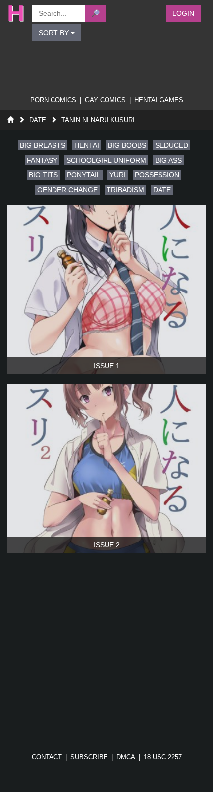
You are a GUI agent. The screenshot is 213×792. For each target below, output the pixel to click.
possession (157, 175)
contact (47, 757)
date (162, 190)
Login (183, 13)
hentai (86, 145)
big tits (43, 175)
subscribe (89, 757)
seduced (171, 145)
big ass (168, 160)
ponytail (84, 175)
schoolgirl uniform (106, 160)
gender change (67, 190)
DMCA (125, 757)
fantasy (42, 160)
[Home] (10, 120)
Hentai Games (158, 100)
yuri (117, 175)
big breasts (42, 145)
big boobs (127, 145)
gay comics (105, 100)
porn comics (53, 100)
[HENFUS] (14, 13)
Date (37, 120)
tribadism (125, 190)
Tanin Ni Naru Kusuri (98, 120)
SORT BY (55, 33)
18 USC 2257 (163, 757)
